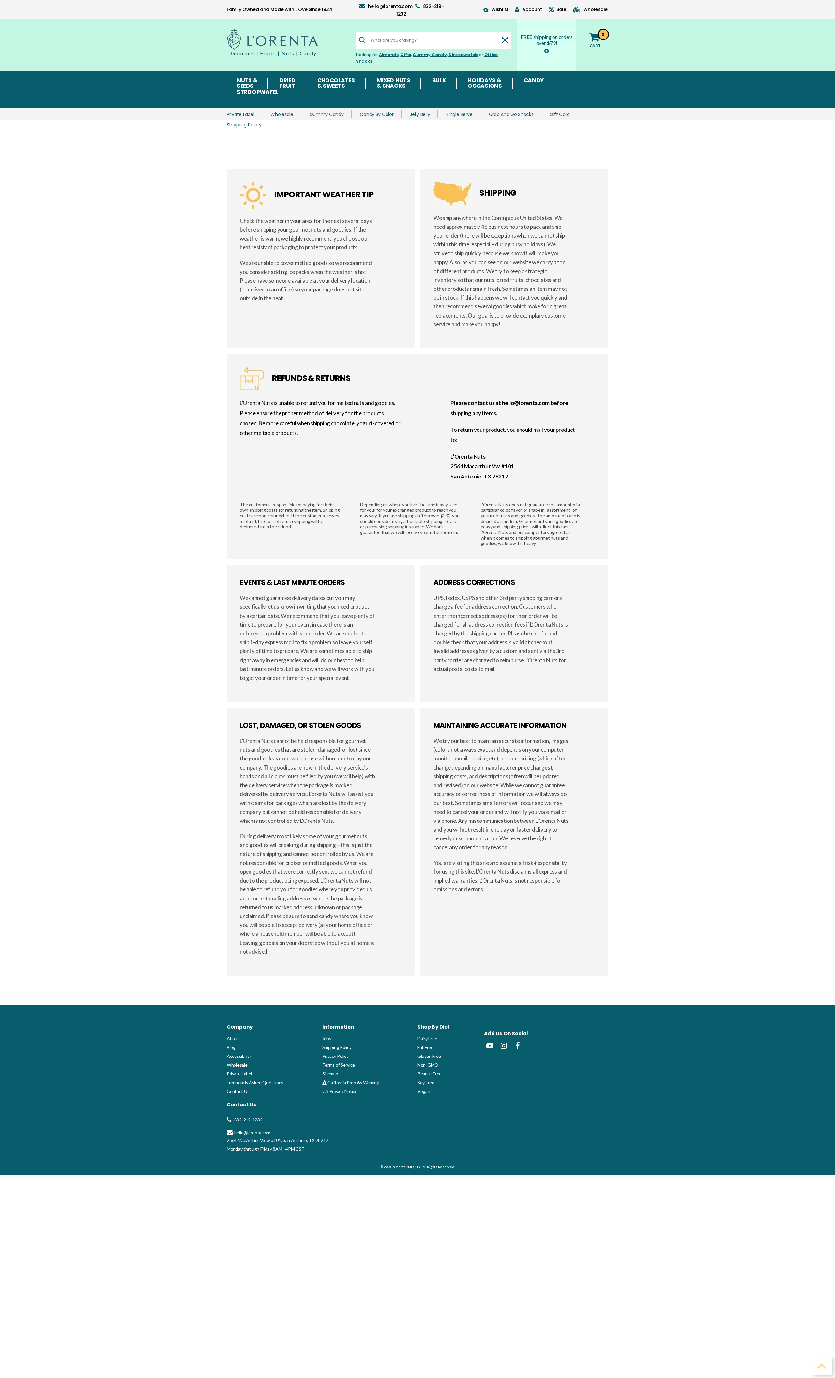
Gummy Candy (430, 55)
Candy (534, 81)
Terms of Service (338, 1065)
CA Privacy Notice (339, 1091)
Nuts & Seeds (247, 83)
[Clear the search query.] (505, 40)
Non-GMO (428, 1065)
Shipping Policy (337, 1047)
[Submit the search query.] (362, 40)
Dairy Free (427, 1038)
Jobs (326, 1038)
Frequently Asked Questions (255, 1082)
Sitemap (330, 1073)
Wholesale (281, 114)
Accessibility (239, 1056)
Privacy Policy (335, 1056)
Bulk (439, 81)
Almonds (389, 55)
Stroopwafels (463, 55)
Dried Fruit (287, 83)
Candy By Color (376, 114)
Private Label (240, 114)
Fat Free (425, 1047)
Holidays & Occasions (485, 83)
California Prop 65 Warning (352, 1082)
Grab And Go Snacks (511, 114)
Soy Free (426, 1082)
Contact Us (238, 1091)
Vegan (424, 1091)
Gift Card (560, 114)
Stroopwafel (257, 92)
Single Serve (459, 114)
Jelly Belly (420, 114)
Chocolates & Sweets (336, 83)
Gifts (405, 55)
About (233, 1038)
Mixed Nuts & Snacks (393, 83)
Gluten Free (429, 1056)
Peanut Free (430, 1073)
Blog (231, 1047)
